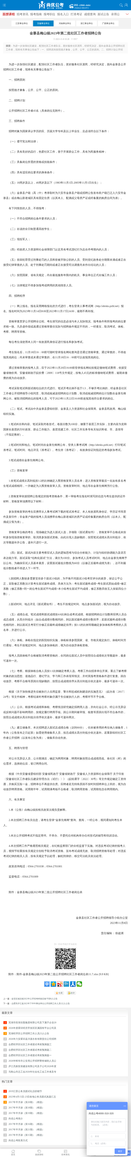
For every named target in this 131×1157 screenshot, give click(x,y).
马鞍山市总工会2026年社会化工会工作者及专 (32, 1072)
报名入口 (63, 14)
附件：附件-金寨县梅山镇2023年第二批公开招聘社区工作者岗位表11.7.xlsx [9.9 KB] (58, 974)
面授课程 (9, 14)
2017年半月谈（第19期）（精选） (26, 1113)
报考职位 (49, 14)
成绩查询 (90, 14)
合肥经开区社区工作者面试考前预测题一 (30, 1055)
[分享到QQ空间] (53, 984)
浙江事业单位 (87, 23)
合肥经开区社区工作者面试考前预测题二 (30, 1050)
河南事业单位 (65, 23)
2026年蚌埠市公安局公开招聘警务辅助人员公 (32, 1061)
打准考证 (76, 14)
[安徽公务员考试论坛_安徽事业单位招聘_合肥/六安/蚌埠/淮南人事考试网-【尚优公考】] (65, 5)
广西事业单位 (108, 23)
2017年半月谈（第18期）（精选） (26, 1107)
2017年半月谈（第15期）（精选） (26, 1135)
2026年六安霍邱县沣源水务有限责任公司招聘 (32, 1039)
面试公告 (103, 14)
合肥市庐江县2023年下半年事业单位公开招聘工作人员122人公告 (40, 1003)
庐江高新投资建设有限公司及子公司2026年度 (32, 1066)
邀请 (73, 993)
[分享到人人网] (73, 984)
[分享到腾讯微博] (66, 984)
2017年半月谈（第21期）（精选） (26, 1129)
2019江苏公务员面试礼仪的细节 (25, 1091)
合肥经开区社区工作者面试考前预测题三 (30, 1044)
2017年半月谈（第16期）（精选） (26, 1124)
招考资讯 (22, 14)
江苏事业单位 (22, 23)
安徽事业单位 (43, 23)
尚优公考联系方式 (18, 1140)
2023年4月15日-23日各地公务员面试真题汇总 (32, 1096)
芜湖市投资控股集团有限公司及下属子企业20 (32, 1022)
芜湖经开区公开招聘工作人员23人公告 (29, 1033)
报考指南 (36, 14)
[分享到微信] (79, 984)
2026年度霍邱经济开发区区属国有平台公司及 (32, 1028)
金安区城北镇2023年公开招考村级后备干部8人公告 (34, 999)
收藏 (61, 993)
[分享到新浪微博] (60, 984)
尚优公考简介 (16, 1118)
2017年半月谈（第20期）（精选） (26, 1102)
